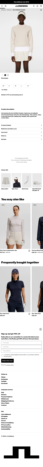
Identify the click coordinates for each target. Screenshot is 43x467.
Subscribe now (27, 244)
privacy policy (28, 247)
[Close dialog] (41, 224)
